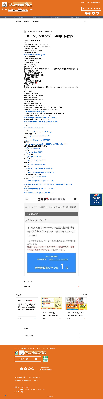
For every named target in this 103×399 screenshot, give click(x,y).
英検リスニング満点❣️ (25, 300)
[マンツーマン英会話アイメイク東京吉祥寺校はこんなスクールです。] (76, 304)
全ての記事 (18, 21)
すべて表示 (84, 294)
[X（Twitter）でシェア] (28, 281)
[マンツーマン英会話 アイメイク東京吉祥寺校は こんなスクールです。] (51, 304)
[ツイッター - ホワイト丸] (93, 13)
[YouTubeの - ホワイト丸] (97, 13)
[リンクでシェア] (31, 281)
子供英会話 (26, 21)
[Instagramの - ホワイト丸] (89, 13)
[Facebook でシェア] (24, 281)
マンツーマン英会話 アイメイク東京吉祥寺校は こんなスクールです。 (51, 314)
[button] (85, 21)
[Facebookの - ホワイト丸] (86, 13)
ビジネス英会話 (35, 21)
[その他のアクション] (78, 32)
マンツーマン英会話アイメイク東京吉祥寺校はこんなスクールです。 (76, 314)
